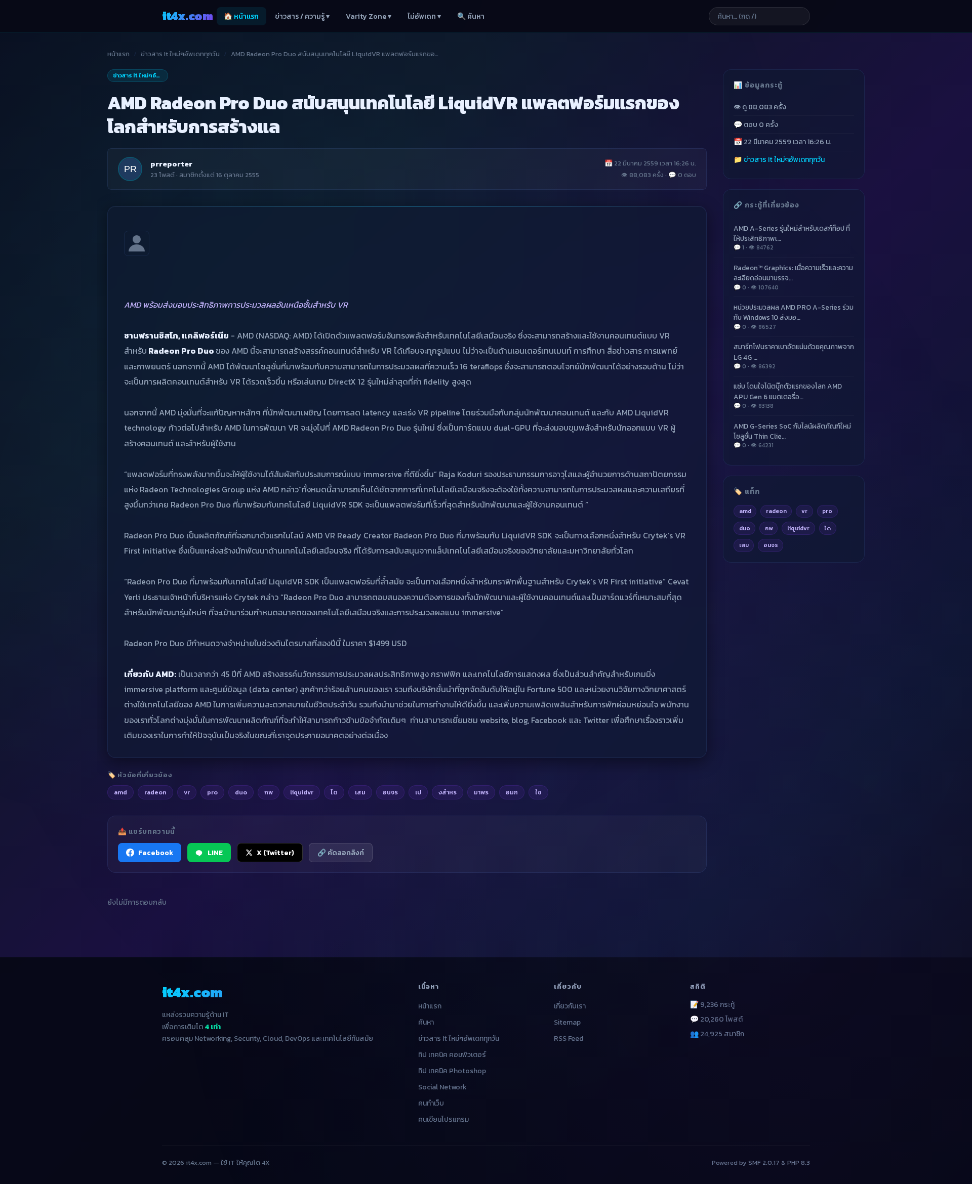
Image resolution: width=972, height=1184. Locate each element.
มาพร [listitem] (481, 792)
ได (827, 527)
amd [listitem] (120, 792)
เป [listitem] (418, 792)
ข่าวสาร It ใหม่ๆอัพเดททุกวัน (180, 54)
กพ (769, 527)
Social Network (442, 1087)
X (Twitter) (275, 853)
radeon (776, 511)
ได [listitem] (334, 792)
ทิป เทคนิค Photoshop (452, 1071)
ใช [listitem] (538, 792)
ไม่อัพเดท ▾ (424, 16)
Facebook (155, 853)
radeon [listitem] (155, 792)
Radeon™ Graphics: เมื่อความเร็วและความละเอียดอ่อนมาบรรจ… (793, 276)
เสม (744, 544)
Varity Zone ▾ (368, 16)
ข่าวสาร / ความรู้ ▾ (302, 16)
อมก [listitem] (512, 792)
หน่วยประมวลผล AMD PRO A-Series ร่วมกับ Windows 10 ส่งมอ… (794, 316)
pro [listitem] (212, 792)
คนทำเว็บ (431, 1103)
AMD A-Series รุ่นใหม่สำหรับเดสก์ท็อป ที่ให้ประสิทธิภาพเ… (792, 237)
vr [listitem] (187, 792)
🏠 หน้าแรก (241, 16)
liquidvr (798, 527)
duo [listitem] (241, 792)
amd (745, 511)
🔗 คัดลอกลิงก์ (340, 853)
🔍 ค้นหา (470, 16)
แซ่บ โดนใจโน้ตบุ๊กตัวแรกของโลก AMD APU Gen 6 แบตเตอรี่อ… (788, 395)
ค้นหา (426, 1022)
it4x (187, 16)
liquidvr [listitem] (301, 792)
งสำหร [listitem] (447, 792)
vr (804, 511)
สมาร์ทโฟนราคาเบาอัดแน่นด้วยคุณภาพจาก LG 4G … (794, 356)
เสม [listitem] (360, 792)
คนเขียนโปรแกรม (443, 1119)
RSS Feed (568, 1038)
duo (744, 527)
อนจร (770, 544)
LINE (215, 853)
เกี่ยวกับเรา (570, 1006)
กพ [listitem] (268, 792)
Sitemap (567, 1022)
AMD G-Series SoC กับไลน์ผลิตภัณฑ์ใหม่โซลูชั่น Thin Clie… (792, 435)
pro (827, 511)
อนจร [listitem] (390, 792)
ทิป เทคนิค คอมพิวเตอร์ (452, 1054)
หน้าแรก (118, 54)
